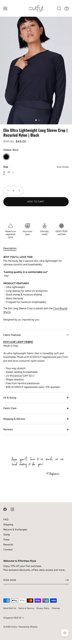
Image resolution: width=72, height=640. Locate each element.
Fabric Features (12, 334)
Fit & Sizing (9, 397)
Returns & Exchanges (15, 529)
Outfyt (14, 626)
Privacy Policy (43, 608)
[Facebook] (5, 509)
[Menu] (5, 8)
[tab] (11, 248)
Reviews (8, 429)
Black (6, 157)
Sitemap (56, 608)
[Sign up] (67, 580)
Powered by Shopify (28, 626)
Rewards (8, 544)
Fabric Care (9, 408)
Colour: (10, 149)
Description (9, 248)
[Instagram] (12, 509)
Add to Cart (36, 201)
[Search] (59, 9)
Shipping (8, 524)
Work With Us (9, 608)
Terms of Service (26, 608)
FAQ (5, 519)
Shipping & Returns (14, 418)
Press (6, 539)
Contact (8, 549)
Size (36, 166)
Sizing (6, 534)
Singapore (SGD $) (12, 617)
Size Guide (63, 166)
